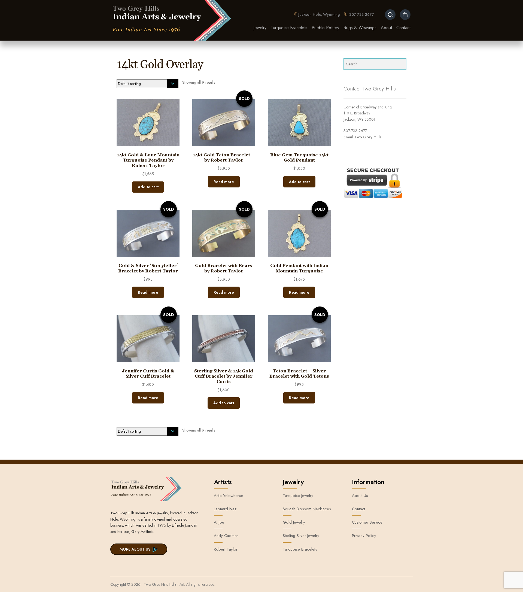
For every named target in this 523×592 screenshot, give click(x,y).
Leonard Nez (225, 509)
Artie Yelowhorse (228, 496)
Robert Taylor (226, 549)
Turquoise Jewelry (298, 496)
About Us (360, 496)
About (386, 28)
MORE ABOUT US (135, 549)
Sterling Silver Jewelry (301, 536)
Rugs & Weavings (359, 28)
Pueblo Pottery (325, 28)
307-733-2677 (361, 14)
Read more (224, 181)
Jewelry (259, 28)
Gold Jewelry (294, 522)
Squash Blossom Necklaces (307, 509)
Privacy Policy (364, 536)
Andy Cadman (226, 536)
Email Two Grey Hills (362, 137)
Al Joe (219, 522)
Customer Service (367, 522)
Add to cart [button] (148, 187)
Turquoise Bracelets (289, 28)
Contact (403, 28)
